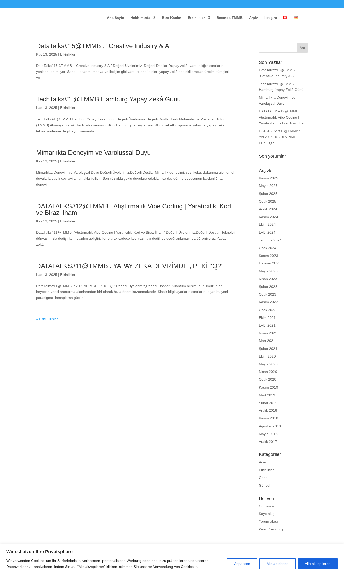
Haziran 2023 (269, 263)
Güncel (264, 485)
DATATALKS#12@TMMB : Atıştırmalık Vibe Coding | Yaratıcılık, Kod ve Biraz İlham (133, 209)
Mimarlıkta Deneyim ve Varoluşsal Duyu (93, 152)
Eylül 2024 (267, 232)
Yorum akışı (268, 521)
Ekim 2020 (267, 356)
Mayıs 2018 (268, 434)
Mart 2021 (267, 341)
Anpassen (242, 564)
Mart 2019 (267, 395)
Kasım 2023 (268, 256)
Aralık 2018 (268, 410)
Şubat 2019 (268, 403)
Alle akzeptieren (317, 564)
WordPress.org (271, 529)
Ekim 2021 (267, 318)
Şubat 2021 (268, 349)
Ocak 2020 (267, 379)
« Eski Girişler (47, 319)
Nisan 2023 (268, 279)
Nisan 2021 (268, 333)
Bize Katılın (171, 18)
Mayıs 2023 (268, 271)
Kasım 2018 (268, 418)
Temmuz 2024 (270, 240)
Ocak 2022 (267, 310)
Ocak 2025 (267, 201)
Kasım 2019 (268, 387)
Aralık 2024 (268, 209)
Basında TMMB (230, 18)
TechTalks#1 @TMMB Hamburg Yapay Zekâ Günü (108, 99)
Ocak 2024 (267, 248)
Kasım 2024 (268, 217)
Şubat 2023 (268, 287)
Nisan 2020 (268, 372)
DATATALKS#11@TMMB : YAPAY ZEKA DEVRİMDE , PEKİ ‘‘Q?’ (129, 266)
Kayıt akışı (267, 514)
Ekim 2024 (267, 224)
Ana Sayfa (115, 18)
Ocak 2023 (267, 294)
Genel (263, 478)
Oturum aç (267, 506)
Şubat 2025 (268, 194)
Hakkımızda (140, 18)
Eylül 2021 (267, 325)
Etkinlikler (196, 18)
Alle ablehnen (277, 564)
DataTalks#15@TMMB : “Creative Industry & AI (103, 46)
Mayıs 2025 (268, 186)
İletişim (270, 18)
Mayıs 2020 (268, 364)
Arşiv (253, 18)
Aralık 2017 (268, 442)
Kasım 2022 (268, 302)
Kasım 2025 (268, 178)
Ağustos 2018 (270, 426)
